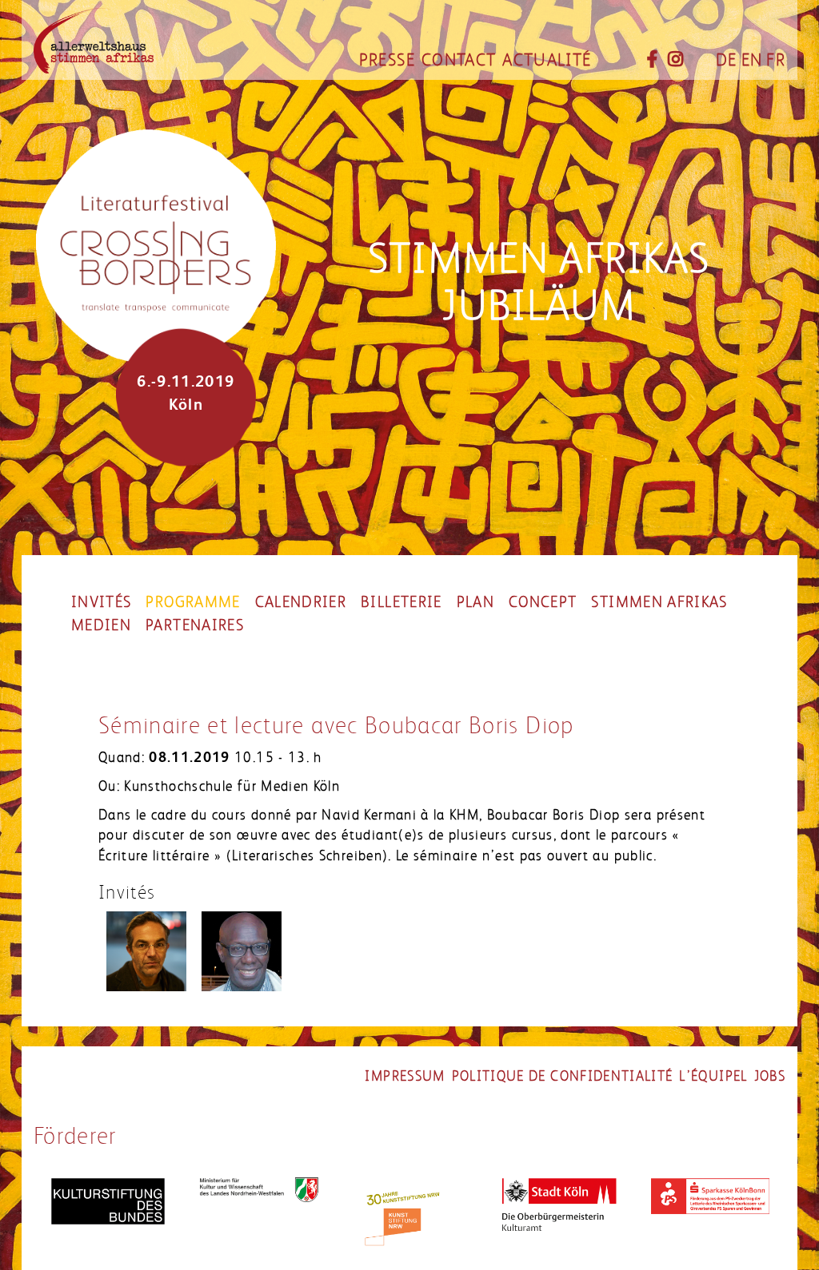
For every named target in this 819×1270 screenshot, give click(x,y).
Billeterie (401, 602)
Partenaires (195, 625)
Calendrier (301, 602)
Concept (543, 602)
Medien (101, 625)
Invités (101, 602)
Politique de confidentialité (562, 1076)
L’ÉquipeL (713, 1076)
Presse (387, 59)
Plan (475, 602)
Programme (193, 602)
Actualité (546, 59)
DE (726, 59)
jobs (769, 1076)
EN (752, 59)
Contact (458, 59)
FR (775, 59)
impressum (405, 1076)
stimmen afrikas (659, 602)
